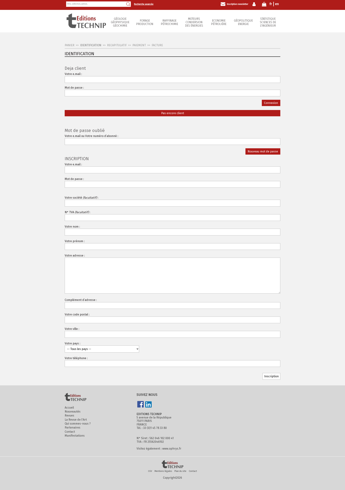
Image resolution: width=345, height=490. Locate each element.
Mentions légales (163, 471)
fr (271, 4)
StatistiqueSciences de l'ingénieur (268, 22)
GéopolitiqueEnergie (243, 22)
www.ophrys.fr (171, 448)
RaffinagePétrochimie (169, 22)
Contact (70, 431)
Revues (69, 415)
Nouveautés (72, 411)
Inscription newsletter (237, 4)
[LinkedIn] (148, 404)
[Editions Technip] (172, 464)
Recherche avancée (143, 4)
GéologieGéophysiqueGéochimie (120, 22)
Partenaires (72, 427)
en (277, 4)
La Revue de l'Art (76, 419)
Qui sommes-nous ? (78, 423)
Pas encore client (172, 113)
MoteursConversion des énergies (194, 22)
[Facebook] (140, 404)
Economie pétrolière (218, 22)
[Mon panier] (264, 5)
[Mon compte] (255, 4)
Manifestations (75, 435)
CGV (150, 471)
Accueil (69, 407)
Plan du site (180, 471)
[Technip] (86, 27)
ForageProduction (144, 22)
